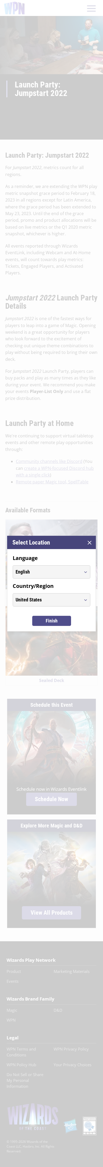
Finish (52, 621)
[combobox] (46, 572)
